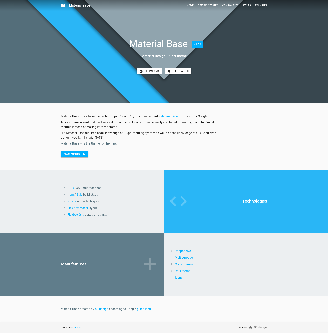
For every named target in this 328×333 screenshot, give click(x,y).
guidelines (144, 309)
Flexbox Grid (76, 214)
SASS (71, 188)
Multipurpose (184, 257)
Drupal (77, 327)
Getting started (208, 5)
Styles (247, 5)
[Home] (63, 5)
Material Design (170, 116)
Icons (179, 277)
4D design (101, 309)
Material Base (79, 5)
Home (190, 5)
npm (71, 194)
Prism (72, 201)
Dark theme (182, 271)
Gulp (79, 194)
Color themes (184, 264)
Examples (261, 5)
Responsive (183, 251)
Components (230, 5)
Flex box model (78, 208)
